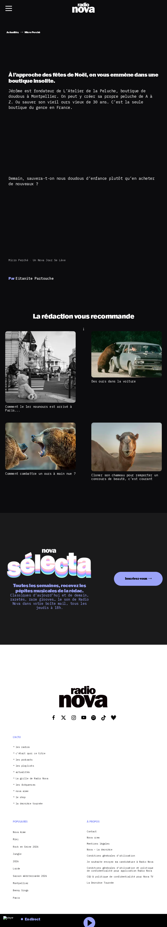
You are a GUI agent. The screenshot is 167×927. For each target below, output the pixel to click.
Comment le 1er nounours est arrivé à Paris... (38, 408)
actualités (23, 772)
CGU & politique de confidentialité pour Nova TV (120, 876)
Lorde (16, 868)
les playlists (25, 765)
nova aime (22, 791)
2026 (15, 861)
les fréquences (25, 784)
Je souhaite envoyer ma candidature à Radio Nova (120, 861)
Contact (92, 831)
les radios (23, 747)
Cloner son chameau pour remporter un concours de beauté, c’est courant (124, 477)
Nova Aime (19, 832)
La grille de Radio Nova (32, 778)
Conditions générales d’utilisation (111, 855)
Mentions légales (98, 843)
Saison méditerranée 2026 (30, 875)
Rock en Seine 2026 (25, 846)
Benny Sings (20, 890)
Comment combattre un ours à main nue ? (40, 473)
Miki (15, 839)
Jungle (17, 853)
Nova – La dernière (99, 849)
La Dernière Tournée (100, 882)
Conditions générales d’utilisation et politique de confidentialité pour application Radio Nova (120, 869)
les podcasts (24, 759)
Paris (16, 897)
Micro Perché (18, 260)
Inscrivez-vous (136, 578)
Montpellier (20, 883)
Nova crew (93, 837)
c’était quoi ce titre (30, 753)
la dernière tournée (29, 803)
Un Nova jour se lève (49, 260)
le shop (21, 797)
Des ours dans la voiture (113, 381)
